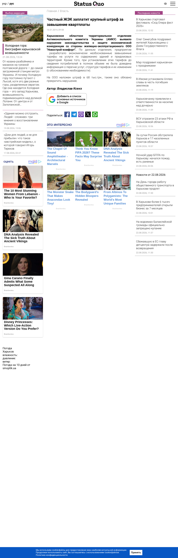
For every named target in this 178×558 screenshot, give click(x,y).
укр (4, 3)
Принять (136, 552)
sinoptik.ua (9, 368)
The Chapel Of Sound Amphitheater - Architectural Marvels (57, 156)
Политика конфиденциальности (52, 555)
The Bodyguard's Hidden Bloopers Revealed (87, 195)
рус (12, 3)
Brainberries (61, 169)
